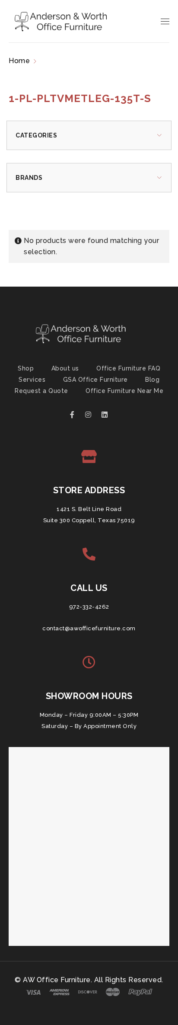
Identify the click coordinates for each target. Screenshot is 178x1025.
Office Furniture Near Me (124, 390)
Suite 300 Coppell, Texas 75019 (89, 520)
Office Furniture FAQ (128, 368)
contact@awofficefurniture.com (89, 628)
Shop (26, 368)
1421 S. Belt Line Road (89, 509)
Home (19, 61)
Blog (152, 379)
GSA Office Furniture (95, 379)
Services (32, 379)
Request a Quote (41, 390)
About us (65, 368)
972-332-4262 (89, 607)
